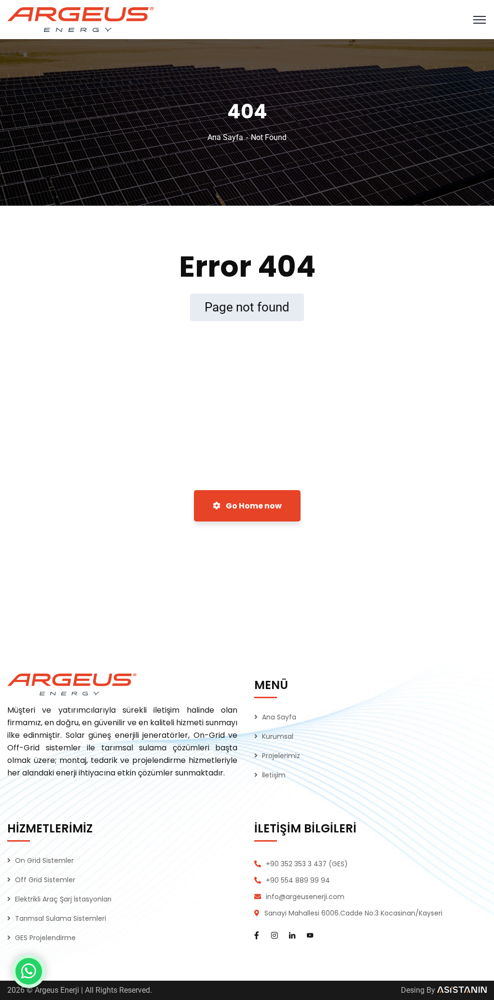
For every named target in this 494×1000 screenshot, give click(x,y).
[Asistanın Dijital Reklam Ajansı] (462, 990)
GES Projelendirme (45, 938)
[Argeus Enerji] (80, 19)
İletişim (274, 775)
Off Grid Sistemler (45, 880)
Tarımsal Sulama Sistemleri (60, 918)
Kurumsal (277, 736)
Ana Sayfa (225, 137)
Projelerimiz (281, 756)
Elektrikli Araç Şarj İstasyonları (63, 899)
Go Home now (253, 505)
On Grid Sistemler (44, 860)
